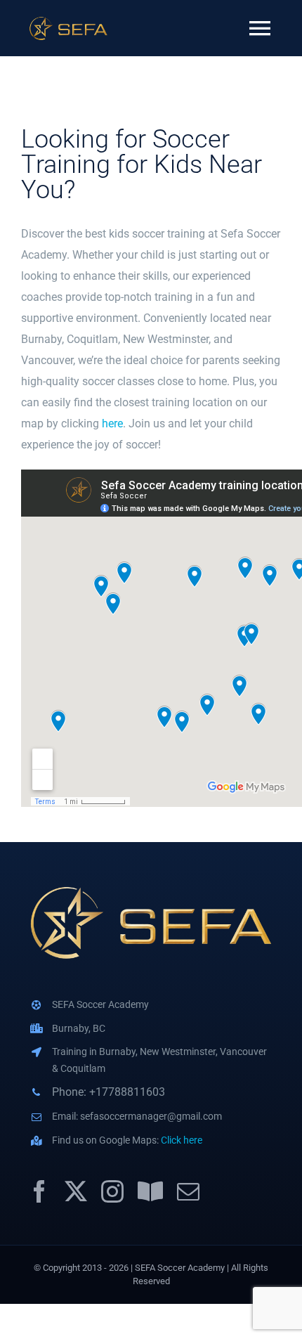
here (112, 423)
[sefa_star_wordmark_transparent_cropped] (68, 20)
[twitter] (76, 1191)
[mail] (188, 1191)
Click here (181, 1140)
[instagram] (112, 1191)
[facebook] (39, 1191)
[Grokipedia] (150, 1191)
